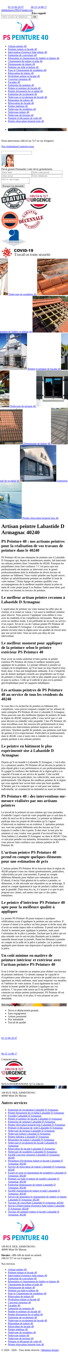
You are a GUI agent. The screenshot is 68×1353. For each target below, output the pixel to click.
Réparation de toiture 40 (20, 100)
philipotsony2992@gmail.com (17, 10)
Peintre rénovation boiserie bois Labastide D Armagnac (36, 1124)
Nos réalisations (9, 146)
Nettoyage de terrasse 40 (21, 115)
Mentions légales (50, 1350)
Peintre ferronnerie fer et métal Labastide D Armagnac (36, 1112)
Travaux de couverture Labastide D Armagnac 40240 (35, 1202)
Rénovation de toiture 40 (21, 73)
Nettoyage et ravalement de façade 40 (27, 97)
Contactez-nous (26, 146)
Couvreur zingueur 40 (19, 79)
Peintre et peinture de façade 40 (24, 88)
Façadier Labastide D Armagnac (25, 1115)
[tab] (37, 129)
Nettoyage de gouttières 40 (22, 109)
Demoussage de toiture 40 (21, 64)
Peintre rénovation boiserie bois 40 (26, 121)
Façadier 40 (14, 82)
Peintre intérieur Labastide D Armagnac (28, 1136)
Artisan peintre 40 (17, 46)
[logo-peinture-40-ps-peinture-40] (26, 40)
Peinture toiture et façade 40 (22, 49)
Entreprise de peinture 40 (21, 85)
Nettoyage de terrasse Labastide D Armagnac (31, 1130)
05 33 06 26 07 (16, 7)
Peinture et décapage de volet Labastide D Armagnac (35, 1127)
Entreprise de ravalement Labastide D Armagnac (33, 1109)
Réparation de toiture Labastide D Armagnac (31, 1139)
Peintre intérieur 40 (18, 106)
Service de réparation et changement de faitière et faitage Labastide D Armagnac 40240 (37, 1198)
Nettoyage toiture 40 (18, 112)
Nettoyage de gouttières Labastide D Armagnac (32, 1151)
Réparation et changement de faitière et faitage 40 (33, 58)
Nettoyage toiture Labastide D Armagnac (29, 1133)
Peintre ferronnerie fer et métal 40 (25, 91)
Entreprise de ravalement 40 (22, 94)
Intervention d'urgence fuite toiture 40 (27, 52)
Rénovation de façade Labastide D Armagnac (31, 1148)
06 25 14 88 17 (38, 7)
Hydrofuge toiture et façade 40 (24, 76)
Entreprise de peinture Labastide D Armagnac (31, 1121)
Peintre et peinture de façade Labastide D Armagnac (35, 1118)
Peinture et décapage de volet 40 (25, 118)
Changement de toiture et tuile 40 (25, 61)
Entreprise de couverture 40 (22, 55)
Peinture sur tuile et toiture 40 (23, 67)
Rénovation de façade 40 (21, 103)
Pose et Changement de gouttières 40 (27, 70)
